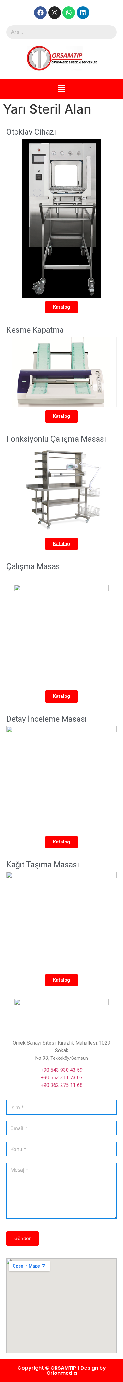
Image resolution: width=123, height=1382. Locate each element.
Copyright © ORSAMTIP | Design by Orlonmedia (61, 1370)
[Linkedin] (83, 12)
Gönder (22, 1238)
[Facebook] (40, 12)
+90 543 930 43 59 (62, 1070)
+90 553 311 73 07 (62, 1078)
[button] (61, 89)
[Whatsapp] (68, 12)
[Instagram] (54, 12)
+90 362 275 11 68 (62, 1085)
